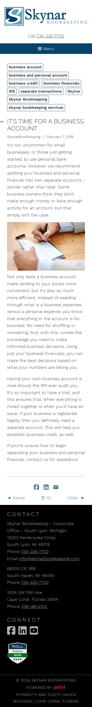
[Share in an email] (56, 487)
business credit (23, 83)
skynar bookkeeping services (36, 107)
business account (25, 67)
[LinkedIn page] (22, 630)
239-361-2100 (34, 606)
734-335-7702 (50, 35)
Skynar (73, 91)
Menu (48, 48)
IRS (12, 91)
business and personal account (38, 75)
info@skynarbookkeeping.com (49, 558)
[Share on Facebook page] (37, 487)
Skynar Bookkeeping (28, 99)
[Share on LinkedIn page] (46, 487)
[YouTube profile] (34, 630)
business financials (61, 83)
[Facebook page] (11, 630)
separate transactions (41, 91)
